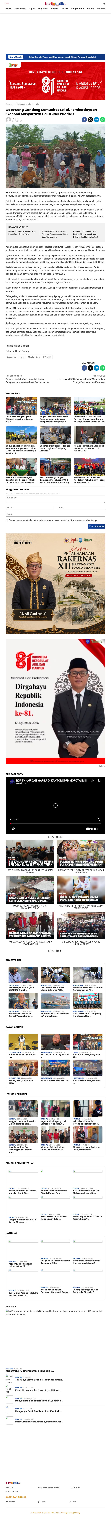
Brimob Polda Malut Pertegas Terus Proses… (86, 1122)
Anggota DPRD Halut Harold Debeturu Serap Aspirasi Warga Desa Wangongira (55, 234)
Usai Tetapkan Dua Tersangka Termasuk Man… (20, 1149)
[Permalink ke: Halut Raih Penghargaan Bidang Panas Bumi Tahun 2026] (21, 406)
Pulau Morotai (15, 1052)
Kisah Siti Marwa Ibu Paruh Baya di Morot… (38, 1390)
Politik (11, 1188)
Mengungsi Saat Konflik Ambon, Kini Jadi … (38, 1411)
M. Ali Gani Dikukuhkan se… (55, 1080)
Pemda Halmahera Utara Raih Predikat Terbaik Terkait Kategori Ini (89, 448)
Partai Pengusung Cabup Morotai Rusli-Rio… (22, 1192)
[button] (10, 81)
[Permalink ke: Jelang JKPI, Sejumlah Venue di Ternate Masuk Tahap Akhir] (23, 1068)
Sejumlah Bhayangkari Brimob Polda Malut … (53, 1122)
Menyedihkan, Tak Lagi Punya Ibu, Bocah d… (39, 1401)
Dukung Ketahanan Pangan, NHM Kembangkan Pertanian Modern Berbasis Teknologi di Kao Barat (21, 450)
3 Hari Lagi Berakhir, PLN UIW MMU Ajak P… (21, 988)
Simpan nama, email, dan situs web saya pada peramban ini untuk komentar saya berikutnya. (53, 520)
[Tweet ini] (90, 119)
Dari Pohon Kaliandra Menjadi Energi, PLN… (52, 988)
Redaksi (10, 1487)
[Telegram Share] (96, 119)
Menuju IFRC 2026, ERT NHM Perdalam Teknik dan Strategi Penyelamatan (89, 480)
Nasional (12, 1261)
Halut (22, 357)
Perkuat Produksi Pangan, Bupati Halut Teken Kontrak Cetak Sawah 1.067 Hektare (20, 480)
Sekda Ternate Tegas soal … (55, 1055)
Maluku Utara (34, 357)
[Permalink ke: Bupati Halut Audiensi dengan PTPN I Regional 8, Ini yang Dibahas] (55, 435)
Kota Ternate (46, 1052)
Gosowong (11, 357)
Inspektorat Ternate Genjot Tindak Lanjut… (21, 1014)
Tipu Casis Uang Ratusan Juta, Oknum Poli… (86, 1148)
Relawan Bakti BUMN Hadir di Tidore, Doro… (55, 1014)
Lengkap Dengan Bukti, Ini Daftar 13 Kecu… (22, 1221)
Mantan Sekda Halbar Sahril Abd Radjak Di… (53, 1148)
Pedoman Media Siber (48, 1487)
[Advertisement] (55, 33)
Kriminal (12, 1119)
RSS (74, 1501)
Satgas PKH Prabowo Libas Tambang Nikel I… (55, 1262)
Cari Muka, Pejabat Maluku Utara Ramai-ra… (23, 1294)
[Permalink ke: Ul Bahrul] (8, 119)
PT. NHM (47, 357)
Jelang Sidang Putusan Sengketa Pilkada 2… (85, 1291)
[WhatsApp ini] (102, 119)
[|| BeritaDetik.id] (55, 3)
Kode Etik (75, 1487)
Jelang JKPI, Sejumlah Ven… (21, 1081)
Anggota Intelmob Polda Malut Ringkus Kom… (22, 1122)
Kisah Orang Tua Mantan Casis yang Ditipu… (30, 1371)
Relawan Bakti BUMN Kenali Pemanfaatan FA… (87, 988)
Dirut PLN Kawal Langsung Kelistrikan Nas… (87, 1014)
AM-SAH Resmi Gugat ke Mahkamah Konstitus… (86, 1192)
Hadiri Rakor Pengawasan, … (87, 1081)
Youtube (12, 1501)
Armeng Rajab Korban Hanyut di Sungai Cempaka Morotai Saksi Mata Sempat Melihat (28, 379)
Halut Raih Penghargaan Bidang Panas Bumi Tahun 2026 (21, 232)
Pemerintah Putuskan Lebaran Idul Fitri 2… (20, 1265)
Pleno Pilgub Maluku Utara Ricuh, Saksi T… (87, 1217)
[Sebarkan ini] (84, 119)
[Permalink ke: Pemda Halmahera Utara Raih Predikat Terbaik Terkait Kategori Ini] (89, 435)
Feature (9, 1368)
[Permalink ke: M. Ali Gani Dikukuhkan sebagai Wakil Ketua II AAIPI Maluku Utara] (55, 1068)
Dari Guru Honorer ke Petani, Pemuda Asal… (39, 1422)
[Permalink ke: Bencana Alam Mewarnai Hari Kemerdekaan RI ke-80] (87, 1248)
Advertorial (14, 985)
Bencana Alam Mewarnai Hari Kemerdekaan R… (86, 1262)
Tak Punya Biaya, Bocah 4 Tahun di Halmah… (39, 1380)
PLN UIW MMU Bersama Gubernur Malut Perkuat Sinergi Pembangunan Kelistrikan (81, 379)
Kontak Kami (12, 1491)
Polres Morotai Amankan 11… (22, 1055)
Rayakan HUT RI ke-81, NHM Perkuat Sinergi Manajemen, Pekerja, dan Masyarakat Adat (85, 234)
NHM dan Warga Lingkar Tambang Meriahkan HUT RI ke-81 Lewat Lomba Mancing (54, 480)
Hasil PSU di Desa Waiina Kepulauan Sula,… (54, 1217)
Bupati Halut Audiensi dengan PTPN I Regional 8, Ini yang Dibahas (55, 448)
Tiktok (43, 1501)
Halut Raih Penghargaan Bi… (86, 1055)
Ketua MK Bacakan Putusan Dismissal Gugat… (55, 1291)
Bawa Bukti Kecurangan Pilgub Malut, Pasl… (54, 1192)
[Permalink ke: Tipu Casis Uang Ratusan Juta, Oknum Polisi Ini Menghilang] (87, 1134)
